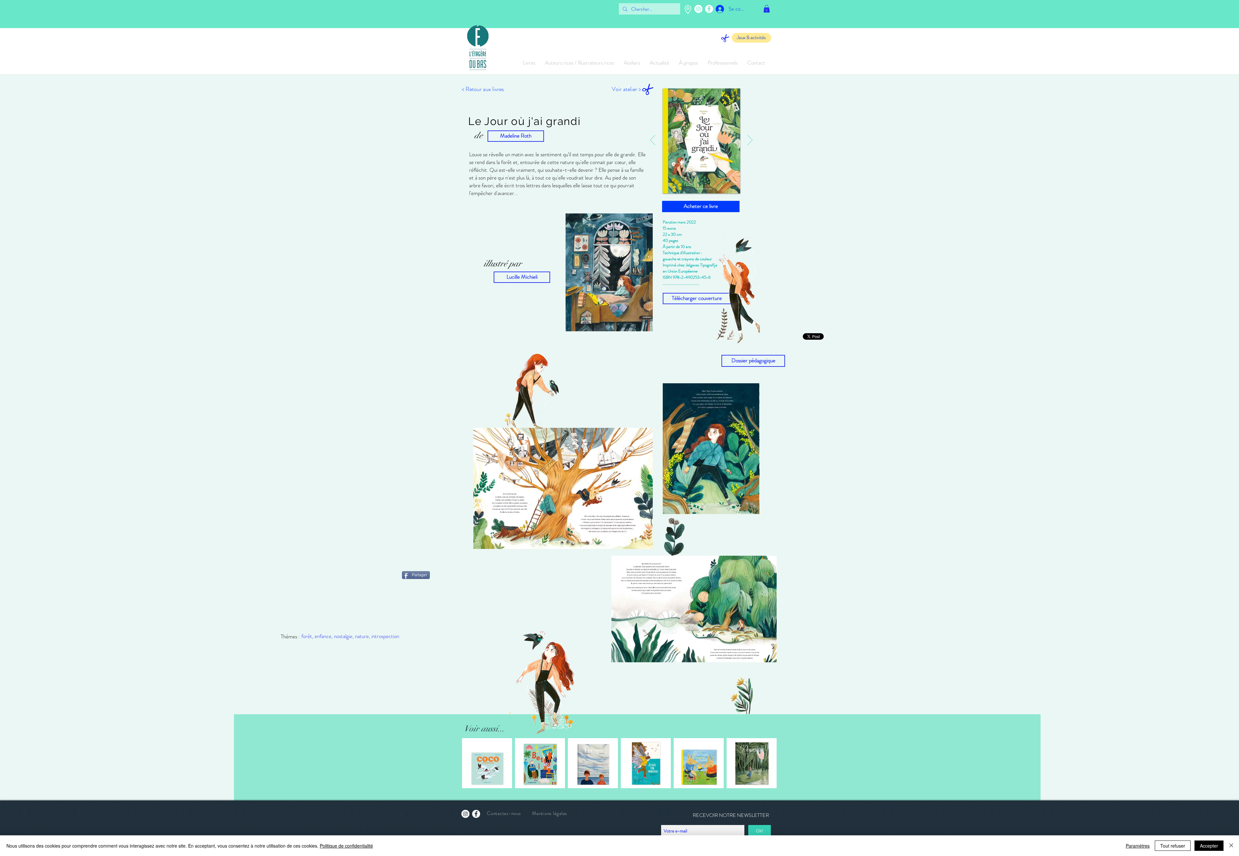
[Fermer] (1231, 846)
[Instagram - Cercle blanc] (698, 9)
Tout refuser (1172, 845)
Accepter (1209, 845)
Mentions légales (549, 813)
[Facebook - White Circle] (709, 9)
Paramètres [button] (1138, 845)
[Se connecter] (715, 9)
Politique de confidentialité (346, 845)
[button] (766, 9)
